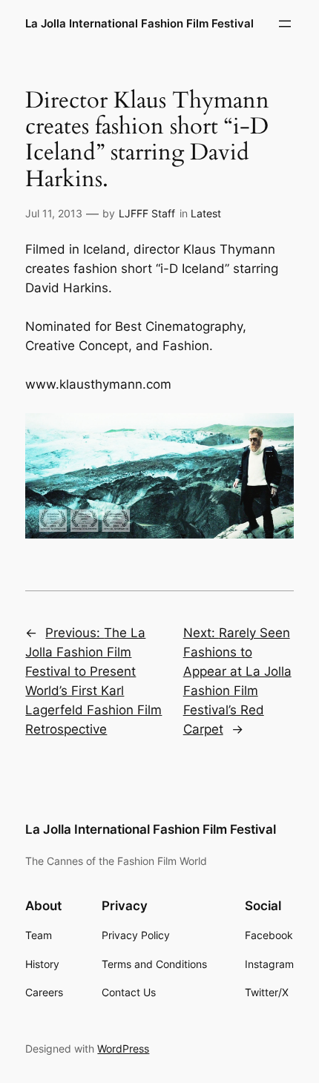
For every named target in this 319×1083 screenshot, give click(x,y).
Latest (206, 213)
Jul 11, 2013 (53, 213)
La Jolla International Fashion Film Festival (139, 23)
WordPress (123, 1048)
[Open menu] (285, 24)
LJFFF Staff (147, 213)
